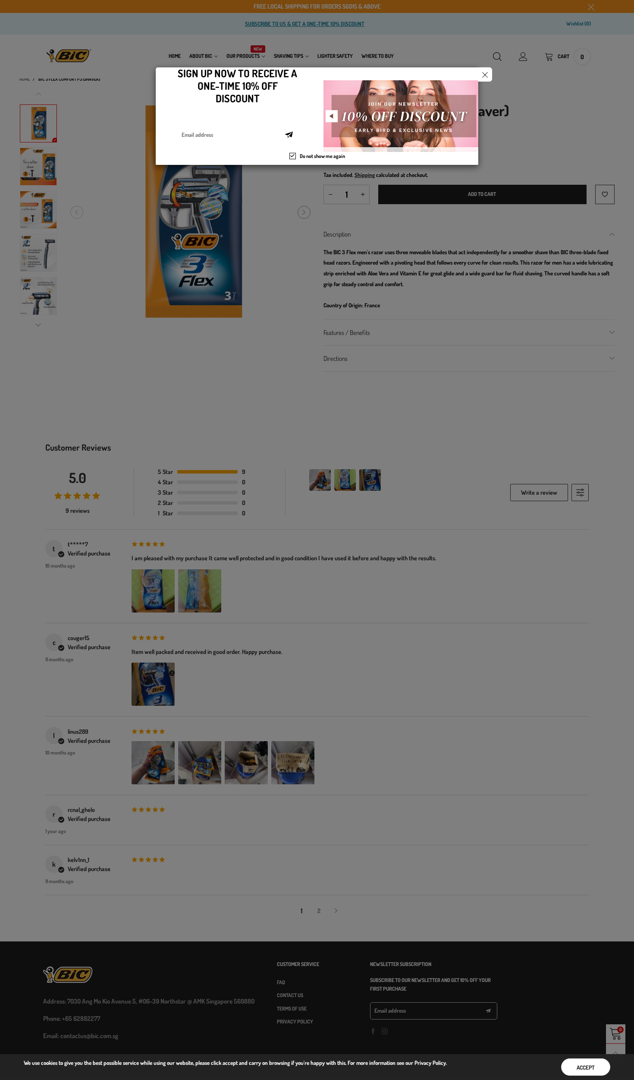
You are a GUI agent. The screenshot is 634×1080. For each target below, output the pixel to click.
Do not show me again (322, 156)
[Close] (485, 74)
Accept (586, 1067)
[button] (289, 134)
